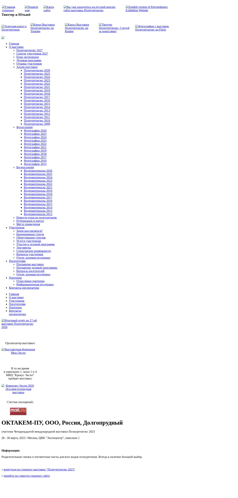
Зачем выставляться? (29, 230)
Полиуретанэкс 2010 (37, 120)
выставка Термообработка (121, 491)
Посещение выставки (30, 264)
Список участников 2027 (32, 53)
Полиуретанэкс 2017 (37, 97)
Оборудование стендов (31, 237)
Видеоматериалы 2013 (38, 210)
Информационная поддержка (35, 284)
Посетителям (17, 261)
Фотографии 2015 (35, 164)
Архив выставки (27, 67)
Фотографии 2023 (35, 140)
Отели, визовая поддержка (33, 257)
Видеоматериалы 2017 (38, 197)
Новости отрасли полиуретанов (36, 217)
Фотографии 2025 (35, 133)
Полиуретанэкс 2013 (37, 110)
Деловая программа (28, 60)
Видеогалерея (25, 167)
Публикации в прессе (30, 220)
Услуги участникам (28, 240)
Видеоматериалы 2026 (38, 170)
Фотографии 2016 (35, 160)
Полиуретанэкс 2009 (37, 123)
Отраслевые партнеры (30, 281)
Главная (14, 43)
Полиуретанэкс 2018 (37, 93)
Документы (23, 247)
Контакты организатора (24, 287)
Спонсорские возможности (33, 251)
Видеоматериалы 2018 (38, 194)
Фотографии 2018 (35, 154)
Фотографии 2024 (35, 137)
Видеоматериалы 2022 (38, 184)
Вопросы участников (29, 254)
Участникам (16, 227)
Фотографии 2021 (35, 147)
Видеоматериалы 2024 (38, 177)
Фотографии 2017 (35, 157)
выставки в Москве (140, 491)
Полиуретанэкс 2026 (37, 70)
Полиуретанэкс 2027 (29, 50)
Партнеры (15, 277)
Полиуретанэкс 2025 (37, 73)
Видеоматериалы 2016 (38, 200)
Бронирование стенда (30, 234)
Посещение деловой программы (36, 267)
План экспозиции (27, 57)
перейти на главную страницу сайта (27, 475)
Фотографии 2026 (35, 130)
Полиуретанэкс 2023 (37, 80)
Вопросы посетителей (30, 271)
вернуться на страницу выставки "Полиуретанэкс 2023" (39, 469)
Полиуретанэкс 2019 (37, 90)
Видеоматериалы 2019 (38, 190)
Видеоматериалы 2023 (38, 180)
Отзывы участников (29, 63)
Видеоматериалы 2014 (38, 207)
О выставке (16, 46)
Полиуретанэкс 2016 (37, 100)
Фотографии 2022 (35, 143)
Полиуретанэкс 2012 (37, 113)
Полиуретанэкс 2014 (37, 107)
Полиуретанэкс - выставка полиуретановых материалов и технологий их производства (84, 483)
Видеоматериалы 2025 (38, 174)
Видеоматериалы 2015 (38, 204)
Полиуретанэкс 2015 (37, 103)
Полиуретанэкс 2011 (37, 117)
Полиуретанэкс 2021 (37, 87)
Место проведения (28, 224)
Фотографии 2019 (35, 150)
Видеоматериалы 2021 (38, 187)
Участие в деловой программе (35, 244)
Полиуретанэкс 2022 (37, 83)
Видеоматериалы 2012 (38, 214)
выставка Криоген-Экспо (100, 491)
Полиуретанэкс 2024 (37, 77)
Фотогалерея (24, 127)
